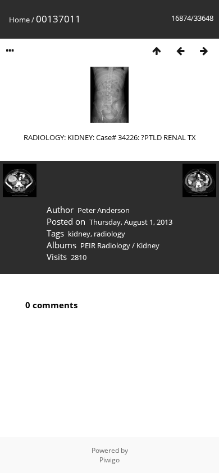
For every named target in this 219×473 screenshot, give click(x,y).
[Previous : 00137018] (180, 50)
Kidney (147, 245)
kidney (79, 234)
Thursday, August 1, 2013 (130, 222)
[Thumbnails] (156, 50)
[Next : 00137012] (204, 50)
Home (19, 20)
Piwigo (109, 460)
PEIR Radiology (105, 245)
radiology (109, 234)
